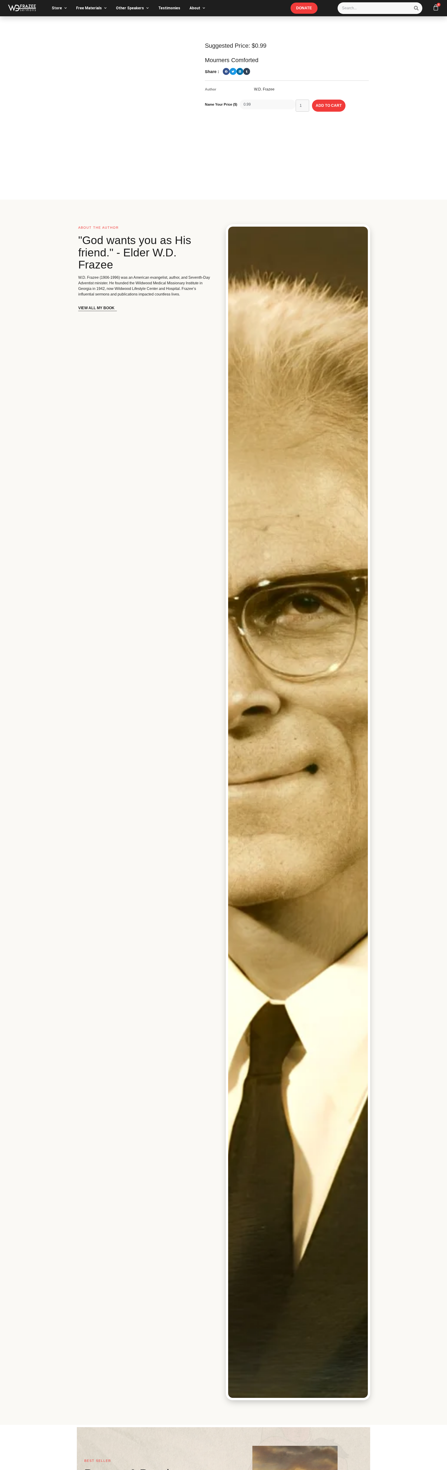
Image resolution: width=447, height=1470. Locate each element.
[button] (226, 71)
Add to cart (329, 105)
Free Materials (89, 8)
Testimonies (169, 8)
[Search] (416, 8)
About (195, 8)
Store (57, 8)
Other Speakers (130, 8)
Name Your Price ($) (221, 104)
